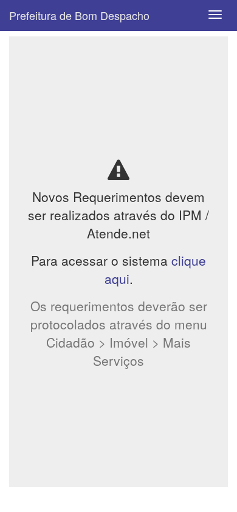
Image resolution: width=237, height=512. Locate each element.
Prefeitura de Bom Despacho (79, 15)
